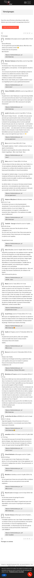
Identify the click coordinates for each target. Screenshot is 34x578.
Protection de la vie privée (16, 572)
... (32, 39)
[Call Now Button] (29, 574)
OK (4, 575)
